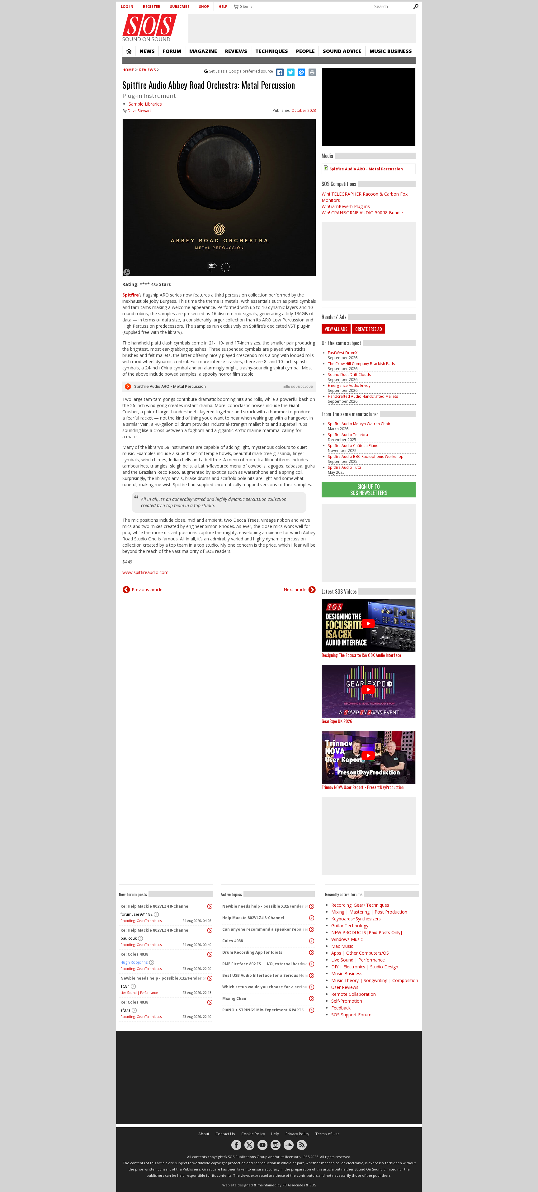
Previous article (147, 589)
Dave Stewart (139, 110)
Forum (172, 51)
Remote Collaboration (353, 994)
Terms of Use (327, 1134)
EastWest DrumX (342, 352)
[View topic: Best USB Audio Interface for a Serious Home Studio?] (311, 975)
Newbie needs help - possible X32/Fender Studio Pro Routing (164, 978)
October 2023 (303, 110)
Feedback (341, 1008)
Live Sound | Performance (139, 992)
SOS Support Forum (351, 1015)
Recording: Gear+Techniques (141, 921)
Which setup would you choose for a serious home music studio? (266, 987)
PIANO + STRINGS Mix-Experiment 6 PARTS (263, 1010)
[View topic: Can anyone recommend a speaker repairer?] (311, 929)
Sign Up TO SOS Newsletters (368, 489)
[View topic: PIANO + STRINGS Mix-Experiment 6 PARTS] (311, 1010)
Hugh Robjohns (134, 962)
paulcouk (128, 938)
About (203, 1134)
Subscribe (179, 6)
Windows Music (347, 939)
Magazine (203, 51)
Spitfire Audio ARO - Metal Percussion (366, 169)
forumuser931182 (136, 914)
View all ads (336, 328)
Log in (127, 6)
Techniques (271, 51)
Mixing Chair (234, 998)
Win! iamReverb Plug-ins (346, 206)
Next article (295, 589)
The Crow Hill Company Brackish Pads (361, 363)
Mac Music (342, 946)
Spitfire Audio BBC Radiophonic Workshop (366, 456)
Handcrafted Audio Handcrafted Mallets (363, 396)
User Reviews (344, 987)
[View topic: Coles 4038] (311, 941)
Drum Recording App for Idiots (252, 952)
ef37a (125, 1010)
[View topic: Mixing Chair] (311, 998)
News (147, 51)
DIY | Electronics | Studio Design (364, 967)
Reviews (236, 51)
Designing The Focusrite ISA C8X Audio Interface (361, 655)
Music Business (391, 51)
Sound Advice (342, 51)
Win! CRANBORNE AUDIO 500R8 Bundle (362, 213)
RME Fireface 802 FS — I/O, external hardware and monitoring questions (266, 963)
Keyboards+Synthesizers (356, 919)
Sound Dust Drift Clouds (349, 374)
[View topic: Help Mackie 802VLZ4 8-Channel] (311, 918)
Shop (204, 6)
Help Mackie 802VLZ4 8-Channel (253, 917)
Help (223, 6)
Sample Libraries (145, 104)
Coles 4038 (232, 940)
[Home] (149, 25)
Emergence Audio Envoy (349, 385)
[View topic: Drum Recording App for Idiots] (311, 952)
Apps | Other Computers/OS (360, 953)
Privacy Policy (297, 1134)
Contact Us (225, 1134)
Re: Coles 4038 (134, 954)
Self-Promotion (346, 1001)
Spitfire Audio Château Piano (353, 445)
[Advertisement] (368, 543)
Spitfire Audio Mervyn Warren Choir (359, 423)
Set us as (241, 71)
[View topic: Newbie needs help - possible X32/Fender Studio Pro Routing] (210, 978)
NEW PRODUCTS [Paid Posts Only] (366, 932)
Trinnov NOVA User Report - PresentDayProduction (363, 787)
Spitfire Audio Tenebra (348, 434)
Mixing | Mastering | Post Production (369, 912)
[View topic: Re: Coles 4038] (210, 954)
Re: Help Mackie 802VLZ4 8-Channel (155, 906)
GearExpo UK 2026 (337, 721)
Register (151, 6)
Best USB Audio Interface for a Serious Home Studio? (266, 975)
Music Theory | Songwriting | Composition (374, 980)
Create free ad (368, 328)
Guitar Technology (349, 925)
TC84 (125, 986)
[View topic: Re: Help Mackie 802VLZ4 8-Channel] (210, 906)
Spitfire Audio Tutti (344, 467)
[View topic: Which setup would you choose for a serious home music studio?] (311, 987)
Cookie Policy (253, 1134)
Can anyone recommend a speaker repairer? (266, 929)
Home (129, 51)
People (305, 51)
